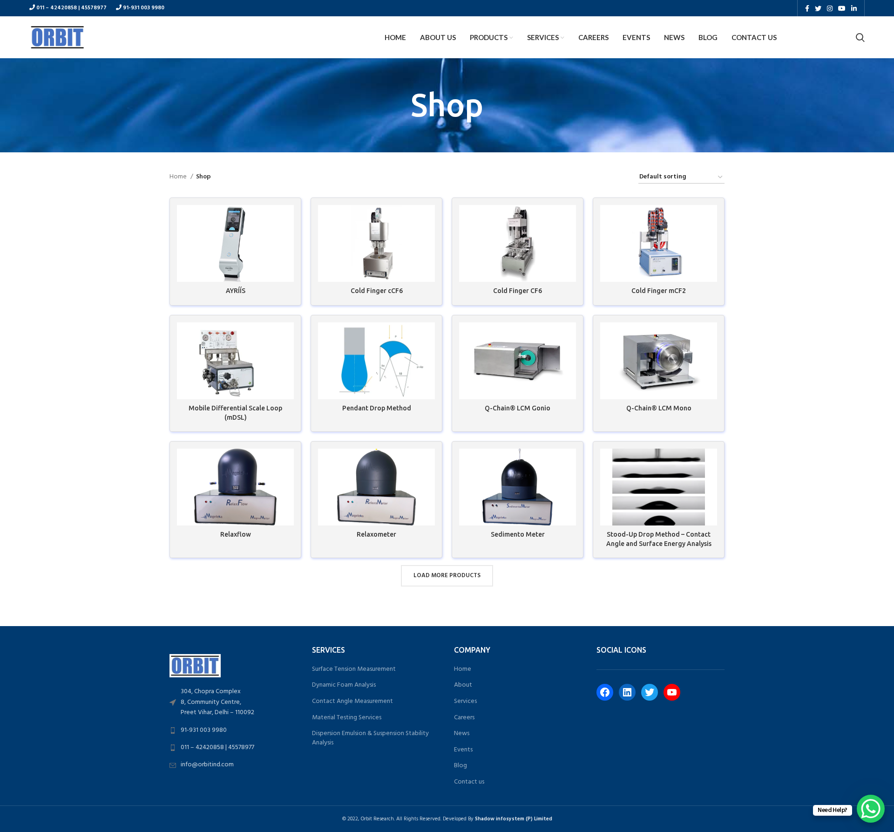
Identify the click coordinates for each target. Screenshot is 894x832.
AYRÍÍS (235, 290)
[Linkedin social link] (854, 8)
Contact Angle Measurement (352, 701)
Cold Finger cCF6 (377, 290)
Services (465, 701)
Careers (464, 718)
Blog (460, 766)
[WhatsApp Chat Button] (871, 809)
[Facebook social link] (807, 8)
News (461, 733)
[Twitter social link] (818, 8)
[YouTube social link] (841, 8)
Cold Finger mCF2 (658, 290)
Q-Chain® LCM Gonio (517, 408)
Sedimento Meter (518, 534)
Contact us (469, 782)
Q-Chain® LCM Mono (658, 408)
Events (463, 750)
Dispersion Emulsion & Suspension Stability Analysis (370, 738)
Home (178, 177)
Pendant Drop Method (376, 408)
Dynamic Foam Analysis (344, 685)
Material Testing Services (346, 718)
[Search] (860, 37)
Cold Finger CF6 (517, 290)
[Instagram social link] (829, 8)
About (463, 685)
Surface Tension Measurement (354, 669)
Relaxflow (235, 534)
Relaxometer (376, 534)
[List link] (233, 702)
